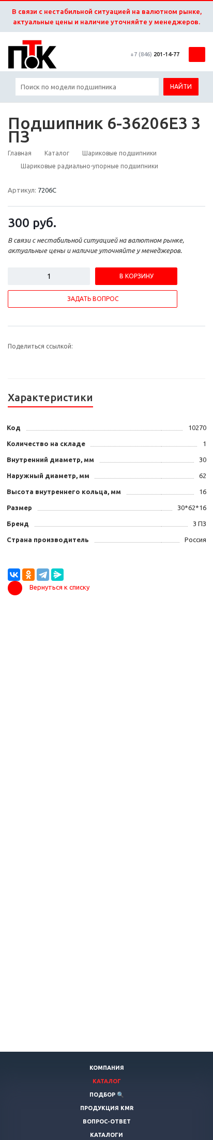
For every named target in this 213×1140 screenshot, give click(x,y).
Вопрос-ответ (107, 1121)
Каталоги (106, 1135)
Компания (106, 1068)
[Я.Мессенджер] (57, 574)
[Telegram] (43, 574)
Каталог (107, 1081)
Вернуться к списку (59, 587)
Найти (181, 86)
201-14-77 (154, 54)
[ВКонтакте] (14, 574)
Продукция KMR (106, 1108)
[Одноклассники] (28, 574)
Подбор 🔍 (106, 1094)
